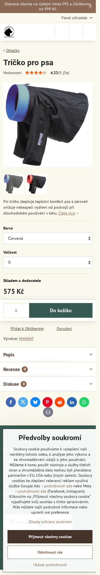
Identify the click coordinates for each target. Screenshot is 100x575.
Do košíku (61, 310)
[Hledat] (62, 31)
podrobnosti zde (58, 485)
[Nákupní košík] (75, 31)
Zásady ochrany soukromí (50, 521)
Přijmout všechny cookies (50, 536)
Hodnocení (12, 72)
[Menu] (89, 31)
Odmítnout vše (50, 552)
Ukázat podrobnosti (50, 564)
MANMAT (26, 338)
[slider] (36, 72)
